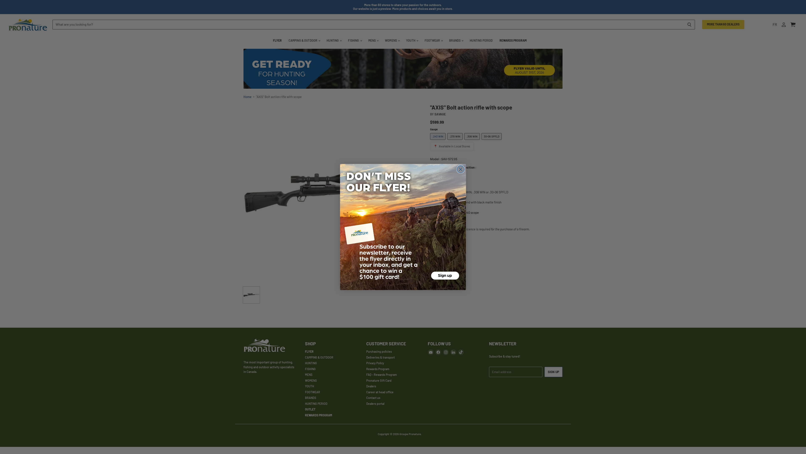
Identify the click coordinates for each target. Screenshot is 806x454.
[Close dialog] (460, 169)
